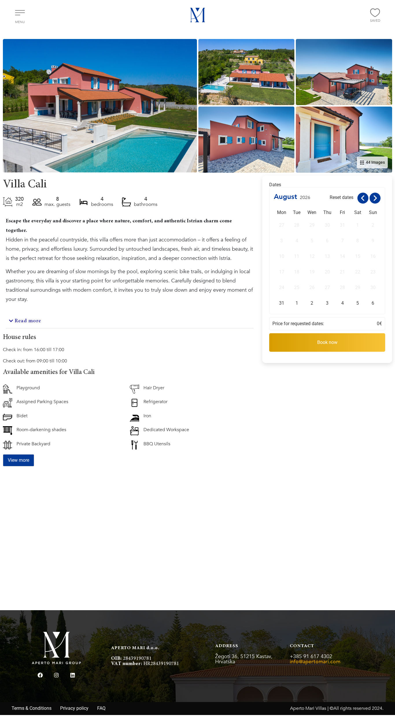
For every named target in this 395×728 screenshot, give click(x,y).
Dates (275, 185)
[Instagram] (56, 675)
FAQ (101, 708)
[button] (130, 321)
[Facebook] (40, 675)
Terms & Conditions (31, 708)
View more (18, 460)
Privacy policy (74, 708)
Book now (327, 342)
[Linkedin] (72, 675)
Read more (28, 321)
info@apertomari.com (315, 661)
